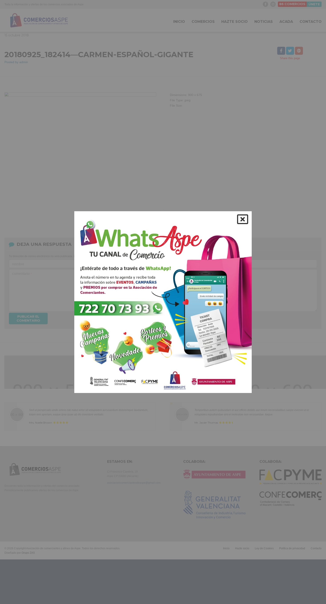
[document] (163, 302)
